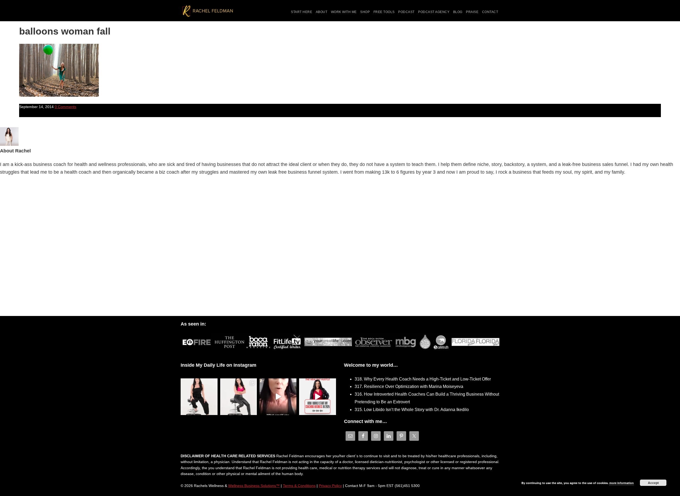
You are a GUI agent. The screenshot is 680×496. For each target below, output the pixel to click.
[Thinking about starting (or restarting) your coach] (317, 396)
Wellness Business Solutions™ (254, 486)
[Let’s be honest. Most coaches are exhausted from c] (199, 396)
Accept (653, 482)
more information (621, 483)
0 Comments (65, 107)
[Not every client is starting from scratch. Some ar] (278, 396)
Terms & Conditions (299, 486)
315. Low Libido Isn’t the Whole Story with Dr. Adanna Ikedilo (412, 409)
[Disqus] (340, 247)
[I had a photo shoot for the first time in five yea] (238, 396)
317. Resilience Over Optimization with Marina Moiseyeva (409, 386)
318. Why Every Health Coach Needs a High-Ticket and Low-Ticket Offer (423, 379)
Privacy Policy (330, 486)
